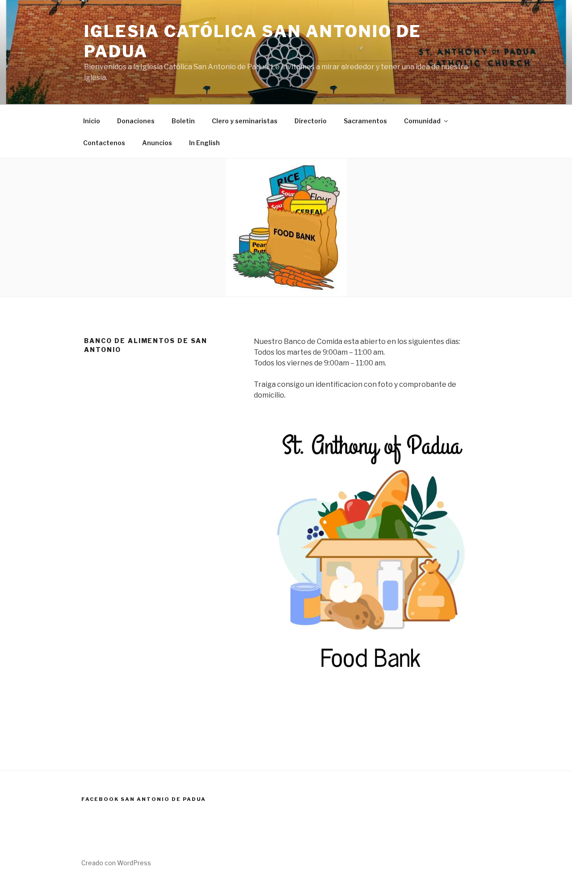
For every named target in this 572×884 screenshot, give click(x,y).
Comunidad (422, 121)
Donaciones (136, 121)
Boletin (183, 121)
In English (204, 143)
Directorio (310, 121)
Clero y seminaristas (245, 121)
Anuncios (157, 143)
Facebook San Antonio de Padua (143, 799)
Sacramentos (365, 121)
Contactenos (104, 143)
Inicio (91, 121)
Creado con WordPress (116, 863)
